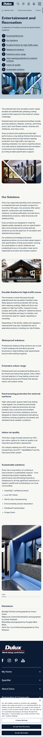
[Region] (23, 4)
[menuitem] (7, 671)
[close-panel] (39, 3)
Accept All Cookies (21, 733)
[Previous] (2, 550)
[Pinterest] (16, 660)
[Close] (40, 700)
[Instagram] (9, 660)
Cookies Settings (21, 720)
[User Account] (28, 4)
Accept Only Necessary (21, 727)
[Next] (40, 550)
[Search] (18, 4)
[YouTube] (23, 660)
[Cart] (34, 4)
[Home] (3, 10)
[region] (21, 717)
